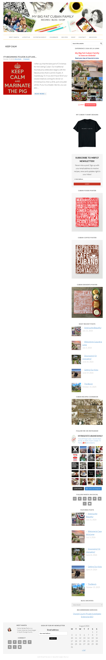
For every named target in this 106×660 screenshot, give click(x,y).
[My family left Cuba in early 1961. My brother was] (91, 457)
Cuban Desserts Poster (87, 284)
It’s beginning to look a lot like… (20, 57)
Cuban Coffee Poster (87, 237)
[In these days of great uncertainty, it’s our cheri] (99, 449)
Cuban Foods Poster (87, 190)
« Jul (83, 650)
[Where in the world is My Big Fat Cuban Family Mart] (75, 473)
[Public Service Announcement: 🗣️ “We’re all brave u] (75, 465)
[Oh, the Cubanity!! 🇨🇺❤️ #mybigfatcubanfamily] (91, 473)
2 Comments (26, 59)
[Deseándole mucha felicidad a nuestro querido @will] (91, 449)
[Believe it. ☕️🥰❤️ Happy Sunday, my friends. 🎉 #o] (75, 481)
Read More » (40, 94)
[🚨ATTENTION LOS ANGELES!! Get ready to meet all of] (75, 457)
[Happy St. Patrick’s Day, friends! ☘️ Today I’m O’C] (83, 457)
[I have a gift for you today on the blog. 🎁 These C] (91, 481)
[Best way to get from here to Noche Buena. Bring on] (99, 481)
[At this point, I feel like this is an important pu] (91, 465)
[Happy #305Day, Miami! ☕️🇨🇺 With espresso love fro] (99, 457)
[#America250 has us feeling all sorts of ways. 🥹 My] (83, 449)
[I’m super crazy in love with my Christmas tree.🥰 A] (83, 481)
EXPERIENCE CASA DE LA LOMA (87, 48)
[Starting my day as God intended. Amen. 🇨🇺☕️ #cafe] (83, 473)
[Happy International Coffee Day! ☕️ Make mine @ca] (99, 465)
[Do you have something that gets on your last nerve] (75, 449)
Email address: (53, 630)
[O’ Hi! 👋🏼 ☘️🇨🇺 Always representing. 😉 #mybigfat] (99, 473)
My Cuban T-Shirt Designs (87, 115)
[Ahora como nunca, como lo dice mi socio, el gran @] (83, 465)
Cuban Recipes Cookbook (87, 397)
